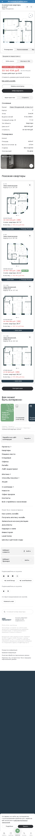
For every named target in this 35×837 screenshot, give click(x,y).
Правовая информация (9, 652)
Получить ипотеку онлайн (13, 517)
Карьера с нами (9, 529)
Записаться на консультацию (15, 521)
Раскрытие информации (9, 650)
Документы (7, 525)
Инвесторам (7, 532)
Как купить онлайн (8, 81)
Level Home (7, 536)
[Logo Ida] (6, 619)
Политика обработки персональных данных (15, 655)
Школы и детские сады (12, 540)
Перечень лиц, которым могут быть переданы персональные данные (16, 658)
